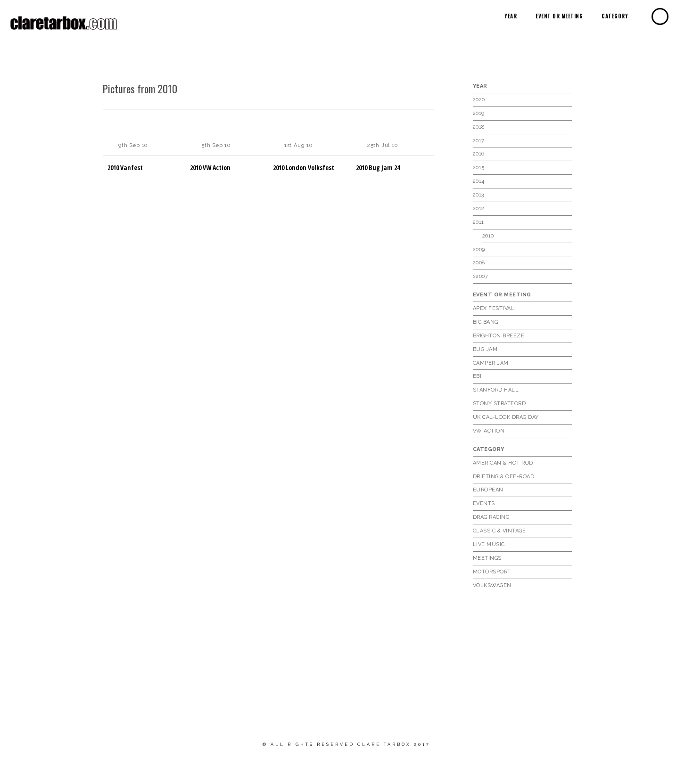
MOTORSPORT (492, 572)
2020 (479, 100)
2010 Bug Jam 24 (378, 167)
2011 (478, 222)
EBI (477, 376)
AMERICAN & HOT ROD (503, 463)
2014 (479, 181)
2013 (478, 195)
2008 (479, 263)
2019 (479, 113)
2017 (479, 141)
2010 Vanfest (125, 167)
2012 (479, 208)
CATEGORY (615, 16)
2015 (479, 167)
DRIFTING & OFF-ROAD (504, 477)
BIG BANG (485, 322)
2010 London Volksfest (303, 167)
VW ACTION (489, 431)
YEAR (510, 16)
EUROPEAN (488, 490)
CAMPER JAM (491, 363)
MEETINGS (487, 558)
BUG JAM (485, 349)
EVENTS (484, 503)
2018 (479, 127)
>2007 (480, 276)
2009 (479, 249)
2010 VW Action (210, 167)
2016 (479, 154)
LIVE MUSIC (489, 544)
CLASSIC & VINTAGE (499, 531)
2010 (488, 236)
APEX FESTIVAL (494, 308)
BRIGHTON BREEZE (499, 336)
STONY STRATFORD (499, 403)
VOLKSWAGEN (492, 585)
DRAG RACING (491, 517)
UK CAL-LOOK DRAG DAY (506, 417)
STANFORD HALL (496, 390)
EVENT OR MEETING (559, 16)
